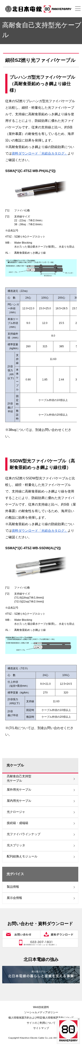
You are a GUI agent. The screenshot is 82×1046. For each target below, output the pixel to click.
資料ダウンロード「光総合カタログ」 (40, 153)
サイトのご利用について (41, 1022)
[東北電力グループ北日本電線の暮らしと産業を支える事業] (41, 974)
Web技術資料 (41, 1007)
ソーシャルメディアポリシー (41, 1012)
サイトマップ (41, 1028)
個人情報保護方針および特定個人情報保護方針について (41, 1017)
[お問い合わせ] (21, 934)
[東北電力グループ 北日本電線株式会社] (41, 9)
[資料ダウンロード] (59, 934)
